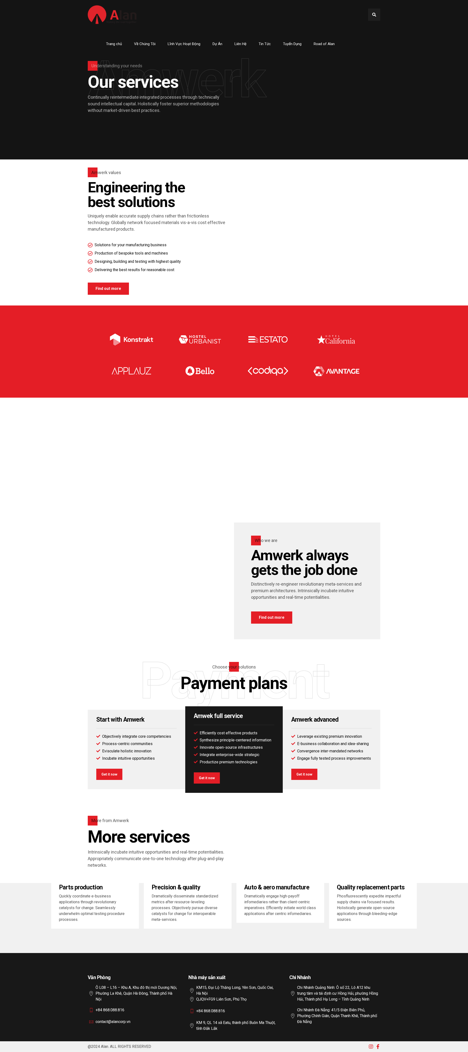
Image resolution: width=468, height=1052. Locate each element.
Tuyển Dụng (292, 44)
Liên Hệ (240, 44)
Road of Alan (324, 44)
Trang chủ (114, 44)
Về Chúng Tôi (145, 44)
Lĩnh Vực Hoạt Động (184, 44)
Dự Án (217, 44)
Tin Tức (265, 44)
